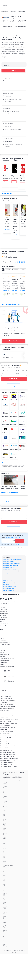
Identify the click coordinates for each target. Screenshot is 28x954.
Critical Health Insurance (5, 721)
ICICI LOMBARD (4, 11)
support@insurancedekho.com (12, 602)
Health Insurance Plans (5, 713)
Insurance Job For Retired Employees (8, 766)
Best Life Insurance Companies (7, 739)
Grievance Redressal (4, 634)
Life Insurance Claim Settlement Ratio (8, 735)
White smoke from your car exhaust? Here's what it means (9, 487)
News (4, 5)
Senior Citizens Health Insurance (7, 727)
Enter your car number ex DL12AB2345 (11, 373)
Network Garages (7, 193)
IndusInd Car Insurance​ (8, 590)
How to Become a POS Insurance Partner (9, 758)
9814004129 (8, 96)
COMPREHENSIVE (21, 11)
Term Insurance (3, 617)
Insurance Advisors (18, 3)
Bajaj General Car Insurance (9, 586)
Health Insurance (4, 613)
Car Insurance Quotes (16, 559)
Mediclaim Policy (4, 717)
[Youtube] (3, 599)
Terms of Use (3, 640)
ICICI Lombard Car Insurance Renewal (23, 223)
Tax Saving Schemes (5, 625)
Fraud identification (4, 654)
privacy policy (18, 537)
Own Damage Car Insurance (6, 704)
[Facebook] (1, 599)
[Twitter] (11, 599)
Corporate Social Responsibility (7, 666)
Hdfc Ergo (21, 177)
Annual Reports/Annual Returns (7, 658)
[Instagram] (6, 599)
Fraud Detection (3, 636)
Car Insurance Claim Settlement (10, 565)
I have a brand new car (13, 386)
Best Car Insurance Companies (7, 708)
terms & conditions (9, 537)
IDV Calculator (3, 702)
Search (13, 70)
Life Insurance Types (4, 733)
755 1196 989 (6, 603)
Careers (2, 664)
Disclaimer (2, 656)
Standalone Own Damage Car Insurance (12, 578)
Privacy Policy (3, 632)
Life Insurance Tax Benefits (6, 743)
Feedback (2, 652)
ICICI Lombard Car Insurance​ (9, 580)
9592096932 (8, 126)
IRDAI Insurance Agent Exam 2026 (7, 760)
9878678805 (8, 141)
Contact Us (2, 650)
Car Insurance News (11, 492)
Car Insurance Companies (13, 463)
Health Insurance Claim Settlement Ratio (9, 719)
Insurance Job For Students (6, 764)
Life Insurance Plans (4, 741)
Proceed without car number (13, 383)
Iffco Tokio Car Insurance (8, 588)
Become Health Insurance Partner (7, 754)
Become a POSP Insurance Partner (7, 750)
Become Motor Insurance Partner (7, 752)
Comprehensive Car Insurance (10, 569)
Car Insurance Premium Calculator (11, 563)
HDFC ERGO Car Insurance (9, 584)
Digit (12, 176)
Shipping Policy (3, 638)
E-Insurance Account (5, 644)
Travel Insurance (4, 623)
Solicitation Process (4, 660)
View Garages (6, 182)
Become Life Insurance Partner (7, 756)
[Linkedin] (8, 599)
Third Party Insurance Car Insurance (11, 573)
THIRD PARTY (13, 11)
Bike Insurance (3, 611)
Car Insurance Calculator (6, 698)
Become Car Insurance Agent (9, 502)
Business (2, 621)
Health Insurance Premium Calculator (8, 723)
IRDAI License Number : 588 (12, 776)
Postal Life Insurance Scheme (6, 731)
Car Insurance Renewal (8, 561)
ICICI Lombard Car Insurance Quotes (7, 222)
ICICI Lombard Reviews (13, 304)
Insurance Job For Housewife (6, 762)
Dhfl (4, 176)
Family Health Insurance (5, 725)
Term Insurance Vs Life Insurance (7, 737)
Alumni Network (3, 662)
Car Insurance (6, 559)
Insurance (6, 3)
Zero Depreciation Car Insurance (10, 571)
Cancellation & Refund (5, 642)
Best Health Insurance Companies (8, 715)
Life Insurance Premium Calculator (8, 745)
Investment (2, 619)
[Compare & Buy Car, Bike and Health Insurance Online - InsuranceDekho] (9, 595)
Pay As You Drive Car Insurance (10, 575)
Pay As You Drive (8, 358)
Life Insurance (3, 615)
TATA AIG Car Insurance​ (8, 582)
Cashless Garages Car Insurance (10, 576)
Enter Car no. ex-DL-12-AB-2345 (9, 540)
